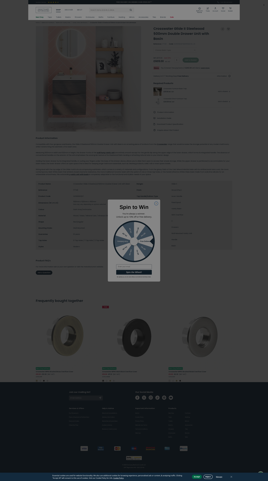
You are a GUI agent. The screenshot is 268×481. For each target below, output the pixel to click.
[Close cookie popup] (231, 477)
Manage (219, 477)
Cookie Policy (118, 478)
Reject (208, 477)
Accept (197, 477)
